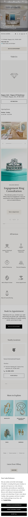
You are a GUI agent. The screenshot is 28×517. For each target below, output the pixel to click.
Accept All (14, 514)
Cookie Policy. (7, 500)
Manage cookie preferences (14, 505)
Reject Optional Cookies (14, 509)
